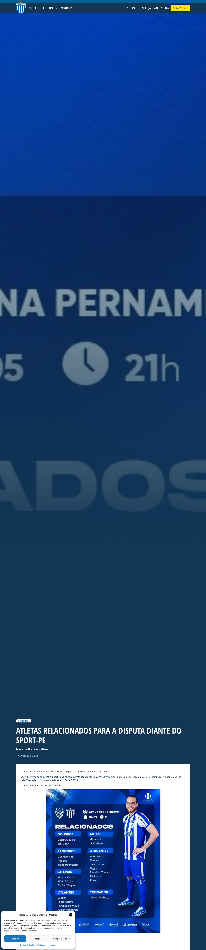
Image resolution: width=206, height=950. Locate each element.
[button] (71, 915)
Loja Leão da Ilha (157, 8)
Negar (38, 938)
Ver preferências (61, 938)
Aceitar (15, 938)
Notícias (66, 8)
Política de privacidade (46, 945)
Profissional (23, 720)
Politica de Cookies (27, 945)
